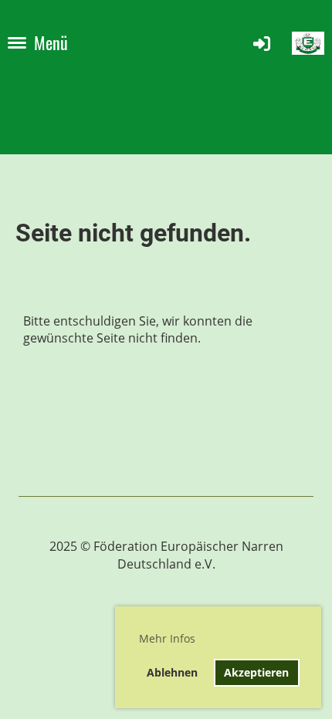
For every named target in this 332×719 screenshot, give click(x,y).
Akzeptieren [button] (256, 672)
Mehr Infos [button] (167, 638)
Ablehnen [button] (172, 672)
